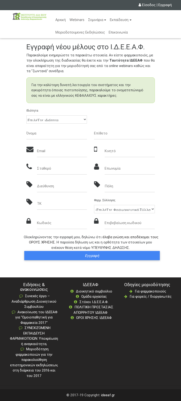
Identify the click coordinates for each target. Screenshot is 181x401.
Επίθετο (100, 133)
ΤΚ (39, 203)
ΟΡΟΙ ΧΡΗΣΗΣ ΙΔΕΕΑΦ (94, 317)
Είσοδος (149, 5)
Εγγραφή (165, 5)
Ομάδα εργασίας (94, 296)
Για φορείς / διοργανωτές (151, 296)
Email (41, 151)
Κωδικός (44, 223)
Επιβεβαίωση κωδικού (123, 223)
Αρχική (61, 19)
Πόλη (109, 186)
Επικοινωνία (118, 32)
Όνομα (31, 133)
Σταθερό (44, 168)
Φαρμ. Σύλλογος (104, 200)
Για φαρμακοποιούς (150, 291)
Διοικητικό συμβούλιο (94, 291)
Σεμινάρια (95, 19)
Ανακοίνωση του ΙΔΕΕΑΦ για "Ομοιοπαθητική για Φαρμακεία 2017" (36, 317)
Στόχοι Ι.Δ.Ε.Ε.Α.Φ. (93, 302)
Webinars (77, 19)
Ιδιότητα (32, 110)
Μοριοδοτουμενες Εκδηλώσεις (80, 32)
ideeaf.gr (108, 395)
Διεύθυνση (45, 186)
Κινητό (110, 151)
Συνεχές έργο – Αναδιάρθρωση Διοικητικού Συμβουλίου (34, 301)
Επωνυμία (112, 168)
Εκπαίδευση (119, 19)
